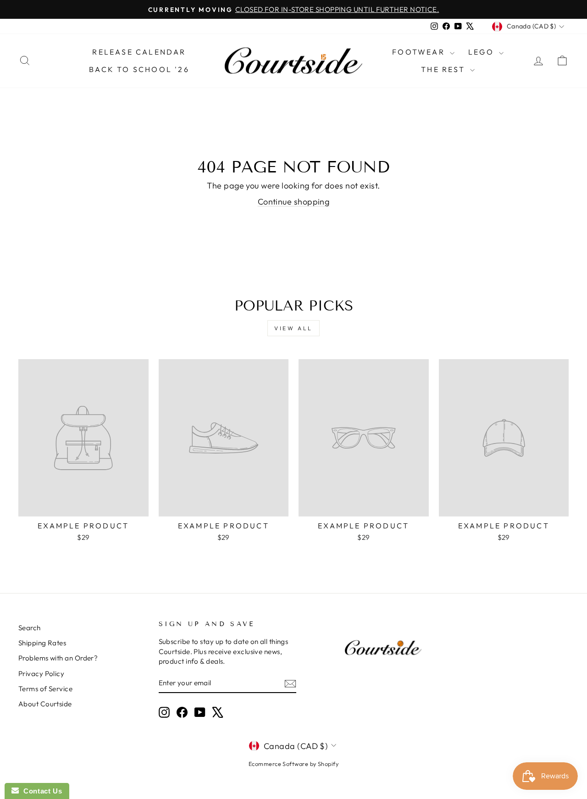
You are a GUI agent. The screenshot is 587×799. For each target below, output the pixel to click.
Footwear (420, 51)
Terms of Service (45, 688)
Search (29, 627)
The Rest (444, 69)
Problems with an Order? (58, 658)
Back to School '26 (139, 69)
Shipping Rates (42, 642)
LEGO (482, 51)
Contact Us (40, 791)
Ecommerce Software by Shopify (293, 763)
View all (293, 328)
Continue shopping (294, 201)
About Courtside (45, 703)
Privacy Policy (41, 673)
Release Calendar (139, 51)
